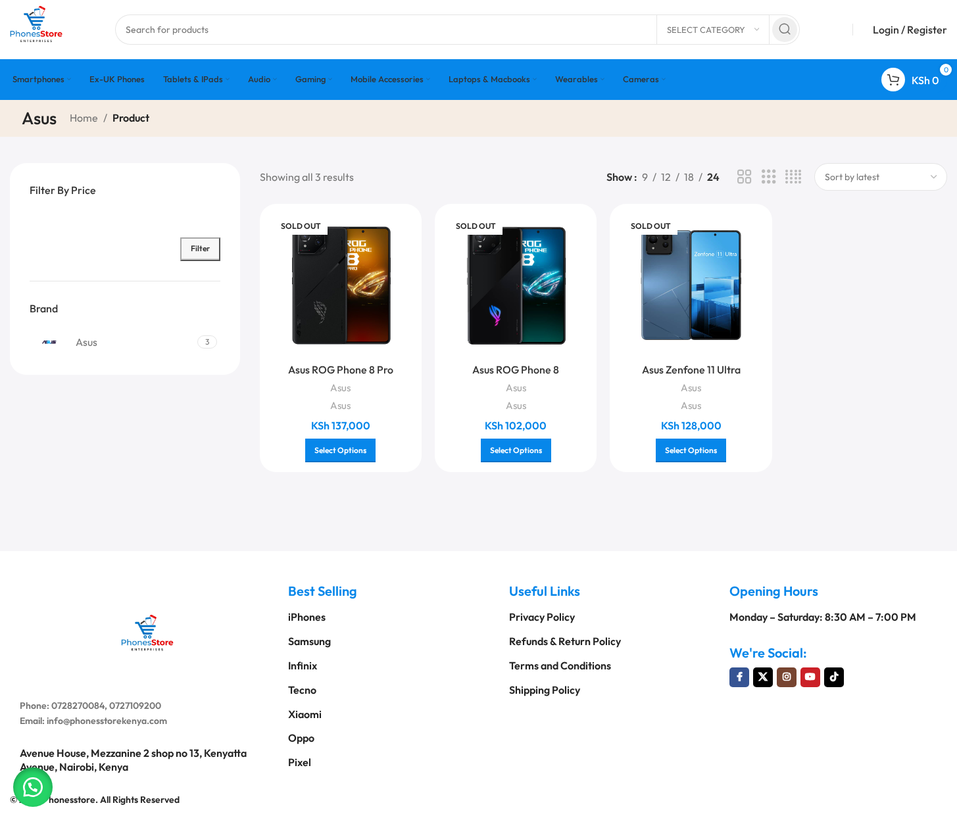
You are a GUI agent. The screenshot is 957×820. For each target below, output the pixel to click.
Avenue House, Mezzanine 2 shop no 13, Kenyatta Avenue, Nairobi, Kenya (133, 759)
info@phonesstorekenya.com (107, 721)
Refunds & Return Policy (565, 641)
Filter (200, 248)
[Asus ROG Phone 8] (516, 285)
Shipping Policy (544, 689)
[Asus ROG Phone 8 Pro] (341, 285)
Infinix (302, 665)
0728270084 (78, 705)
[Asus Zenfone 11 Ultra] (691, 285)
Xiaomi (305, 714)
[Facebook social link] (739, 677)
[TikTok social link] (834, 677)
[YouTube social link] (810, 677)
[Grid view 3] (769, 177)
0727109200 (135, 705)
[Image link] (147, 631)
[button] (33, 787)
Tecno (302, 689)
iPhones (307, 616)
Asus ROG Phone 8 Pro (340, 369)
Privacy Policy (542, 616)
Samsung (309, 641)
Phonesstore (69, 800)
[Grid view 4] (793, 177)
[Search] (784, 29)
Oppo (301, 737)
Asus (340, 387)
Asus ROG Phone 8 (515, 369)
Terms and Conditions (560, 665)
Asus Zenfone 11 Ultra (691, 369)
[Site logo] (36, 28)
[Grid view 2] (744, 177)
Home (84, 117)
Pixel (299, 762)
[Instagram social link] (787, 677)
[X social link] (763, 677)
